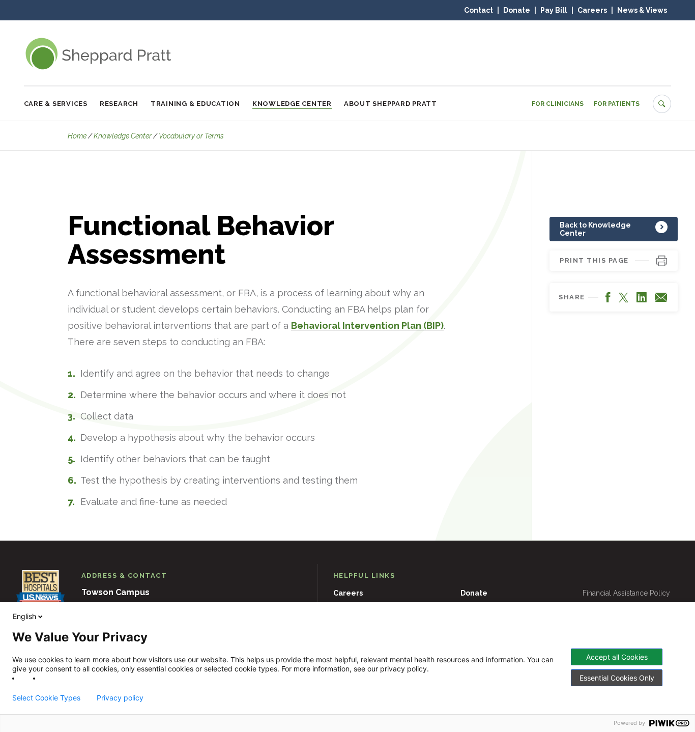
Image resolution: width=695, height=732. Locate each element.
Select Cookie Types (46, 698)
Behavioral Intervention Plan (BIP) (367, 325)
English (24, 616)
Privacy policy (120, 698)
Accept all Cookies (617, 657)
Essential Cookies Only (617, 677)
